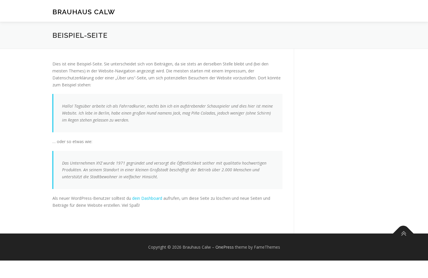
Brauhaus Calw (83, 12)
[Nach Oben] (403, 233)
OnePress (224, 247)
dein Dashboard (147, 198)
